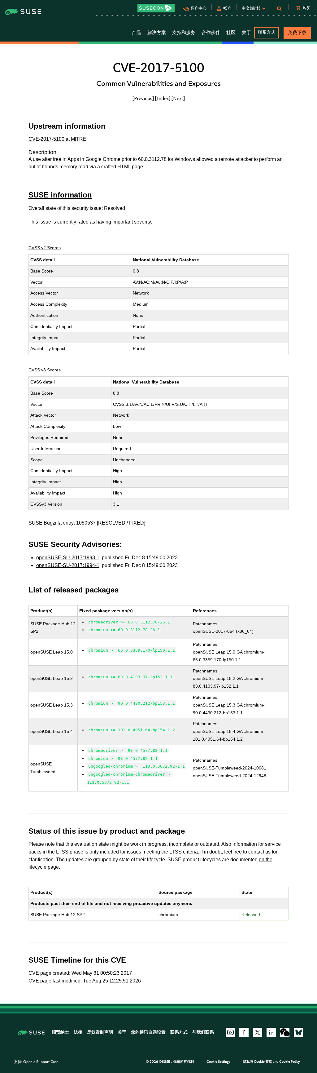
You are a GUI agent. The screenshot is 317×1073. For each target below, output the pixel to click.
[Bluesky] (298, 1032)
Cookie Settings (218, 1062)
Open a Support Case (40, 1062)
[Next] (178, 98)
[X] (257, 1032)
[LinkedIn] (271, 1032)
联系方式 (266, 32)
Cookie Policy (289, 1062)
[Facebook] (244, 1032)
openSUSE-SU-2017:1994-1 (67, 565)
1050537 (86, 522)
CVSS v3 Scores (44, 369)
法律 (78, 1032)
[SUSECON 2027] (156, 8)
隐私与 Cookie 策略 (257, 1062)
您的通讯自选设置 (148, 1032)
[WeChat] (284, 1032)
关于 (122, 1032)
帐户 (227, 8)
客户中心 (198, 8)
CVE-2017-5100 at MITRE (57, 139)
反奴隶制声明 (100, 1032)
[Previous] (143, 98)
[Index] (162, 98)
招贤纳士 (60, 1032)
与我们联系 (203, 1032)
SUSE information (60, 195)
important (122, 221)
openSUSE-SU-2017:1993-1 (67, 557)
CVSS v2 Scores (44, 247)
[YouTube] (230, 1032)
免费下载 (297, 32)
